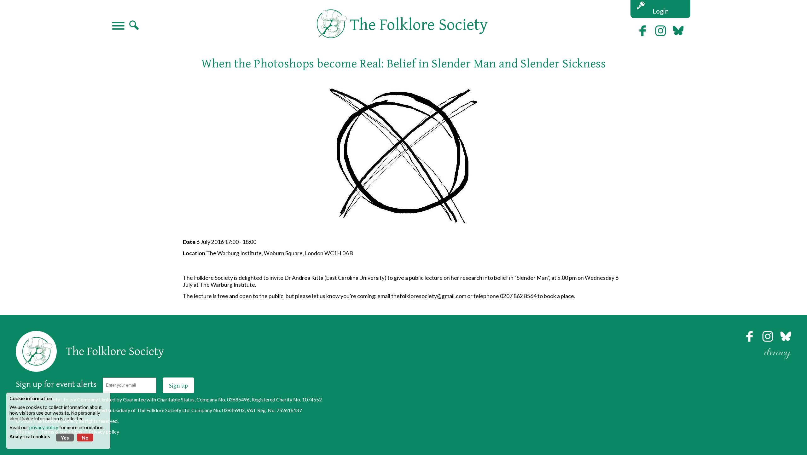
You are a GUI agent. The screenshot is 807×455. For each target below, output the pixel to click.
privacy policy (43, 427)
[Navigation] (118, 26)
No (85, 438)
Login (661, 11)
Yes (65, 438)
